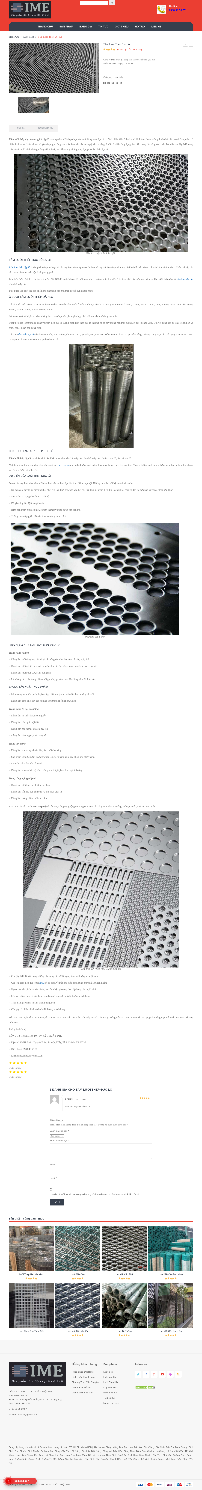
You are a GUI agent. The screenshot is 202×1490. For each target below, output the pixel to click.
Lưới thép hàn (111, 1382)
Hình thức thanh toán (83, 1377)
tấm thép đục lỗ (26, 334)
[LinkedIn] (121, 83)
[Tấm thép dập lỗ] (54, 68)
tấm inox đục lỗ (185, 279)
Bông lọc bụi (110, 1392)
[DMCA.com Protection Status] (145, 1387)
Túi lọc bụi (109, 1398)
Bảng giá (85, 26)
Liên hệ (156, 26)
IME (41, 982)
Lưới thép (28, 37)
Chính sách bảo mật (82, 1392)
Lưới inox (108, 1372)
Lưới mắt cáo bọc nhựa (185, 45)
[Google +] (117, 83)
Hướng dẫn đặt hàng (83, 1372)
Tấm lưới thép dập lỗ (19, 267)
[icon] (138, 1374)
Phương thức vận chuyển (85, 1382)
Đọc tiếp (31, 1277)
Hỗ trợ (140, 26)
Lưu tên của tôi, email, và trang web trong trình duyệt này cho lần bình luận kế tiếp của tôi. (95, 1194)
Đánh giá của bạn (59, 1131)
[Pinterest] (113, 83)
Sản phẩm (66, 26)
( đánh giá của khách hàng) (130, 49)
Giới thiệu (122, 26)
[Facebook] (104, 83)
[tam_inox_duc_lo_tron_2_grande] (41, 105)
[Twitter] (108, 83)
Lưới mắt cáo (110, 1377)
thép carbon (64, 465)
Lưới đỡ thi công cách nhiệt (191, 45)
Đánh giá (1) (45, 128)
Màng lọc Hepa (111, 1403)
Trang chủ (45, 26)
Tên (52, 1164)
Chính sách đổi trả (81, 1387)
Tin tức (103, 26)
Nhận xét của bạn (59, 1140)
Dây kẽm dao (110, 1387)
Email (53, 1178)
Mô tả (21, 128)
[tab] (21, 128)
